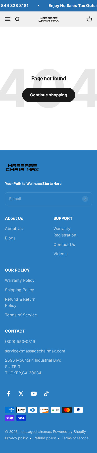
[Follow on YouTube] (33, 393)
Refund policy (45, 438)
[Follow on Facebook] (8, 393)
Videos (59, 253)
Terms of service (75, 438)
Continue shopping (48, 94)
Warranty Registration (64, 231)
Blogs (10, 237)
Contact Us (64, 244)
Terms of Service (21, 314)
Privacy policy (16, 438)
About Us (14, 228)
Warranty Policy (20, 280)
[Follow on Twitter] (21, 393)
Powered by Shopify (69, 431)
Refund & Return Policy (20, 302)
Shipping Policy (19, 289)
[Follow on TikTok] (46, 393)
